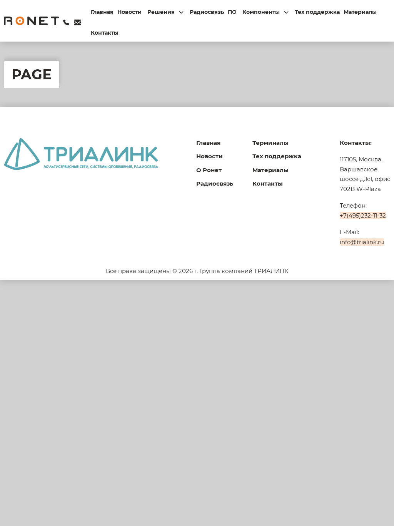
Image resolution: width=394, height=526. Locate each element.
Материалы (360, 11)
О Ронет (209, 170)
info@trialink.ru (362, 242)
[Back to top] (371, 506)
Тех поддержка (317, 11)
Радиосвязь (207, 11)
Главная (102, 11)
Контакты (105, 32)
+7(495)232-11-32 (363, 215)
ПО (232, 11)
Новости (129, 11)
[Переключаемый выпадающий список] (181, 12)
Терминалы (270, 142)
